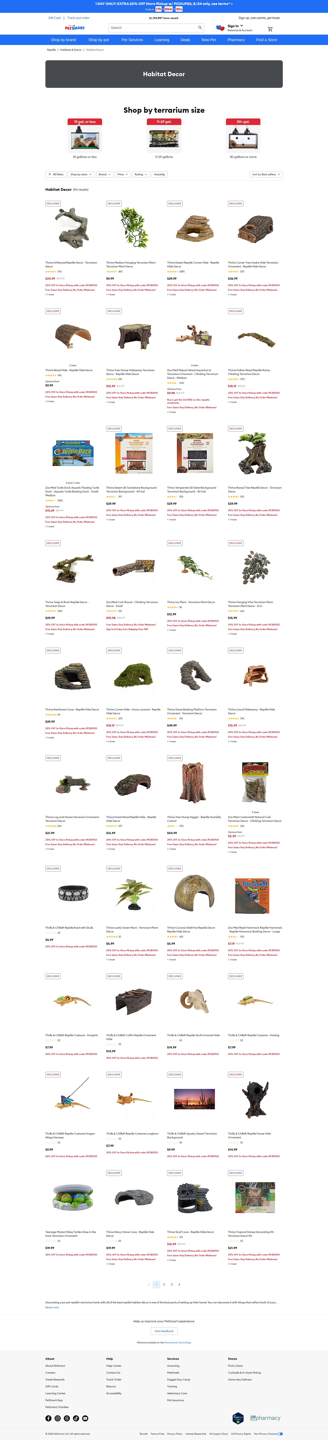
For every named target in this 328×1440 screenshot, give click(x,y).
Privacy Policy (175, 1433)
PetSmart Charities (57, 1407)
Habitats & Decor (71, 49)
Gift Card (54, 18)
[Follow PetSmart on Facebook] (48, 1418)
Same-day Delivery (240, 1379)
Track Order (113, 1379)
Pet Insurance (175, 1400)
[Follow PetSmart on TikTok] (76, 1418)
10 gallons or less (85, 157)
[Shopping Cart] (275, 29)
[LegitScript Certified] (238, 1418)
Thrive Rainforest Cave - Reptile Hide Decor (72, 709)
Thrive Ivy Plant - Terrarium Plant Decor (191, 602)
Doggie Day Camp (178, 1379)
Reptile (51, 49)
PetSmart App (54, 1400)
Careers (50, 1372)
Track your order (78, 18)
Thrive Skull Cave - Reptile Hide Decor (190, 1232)
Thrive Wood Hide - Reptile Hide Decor (69, 370)
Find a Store (235, 1365)
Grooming (173, 1365)
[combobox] (156, 27)
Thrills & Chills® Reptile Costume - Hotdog (253, 1035)
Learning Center (55, 1393)
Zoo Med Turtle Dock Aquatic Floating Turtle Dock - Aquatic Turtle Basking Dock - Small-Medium (72, 491)
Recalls (144, 1433)
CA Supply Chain (218, 1433)
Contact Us (113, 1372)
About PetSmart (55, 1365)
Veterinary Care (177, 1393)
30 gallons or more (243, 157)
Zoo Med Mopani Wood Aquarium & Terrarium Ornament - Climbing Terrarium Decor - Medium (192, 374)
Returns (111, 1386)
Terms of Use (157, 1433)
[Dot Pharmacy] (265, 1418)
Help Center (113, 1365)
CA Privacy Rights (241, 1433)
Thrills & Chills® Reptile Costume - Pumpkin (71, 1035)
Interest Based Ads (196, 1433)
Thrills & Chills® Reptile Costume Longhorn (132, 1133)
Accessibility (114, 1393)
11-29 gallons (164, 157)
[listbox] (164, 138)
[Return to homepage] (75, 27)
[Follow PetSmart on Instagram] (58, 1418)
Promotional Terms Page (177, 1342)
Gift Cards (51, 1386)
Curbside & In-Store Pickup (244, 1372)
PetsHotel (173, 1372)
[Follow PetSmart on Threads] (67, 1418)
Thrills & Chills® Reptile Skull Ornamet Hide (193, 1035)
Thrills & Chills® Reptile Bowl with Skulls (69, 927)
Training (172, 1386)
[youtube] (85, 1418)
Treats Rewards (55, 1379)
